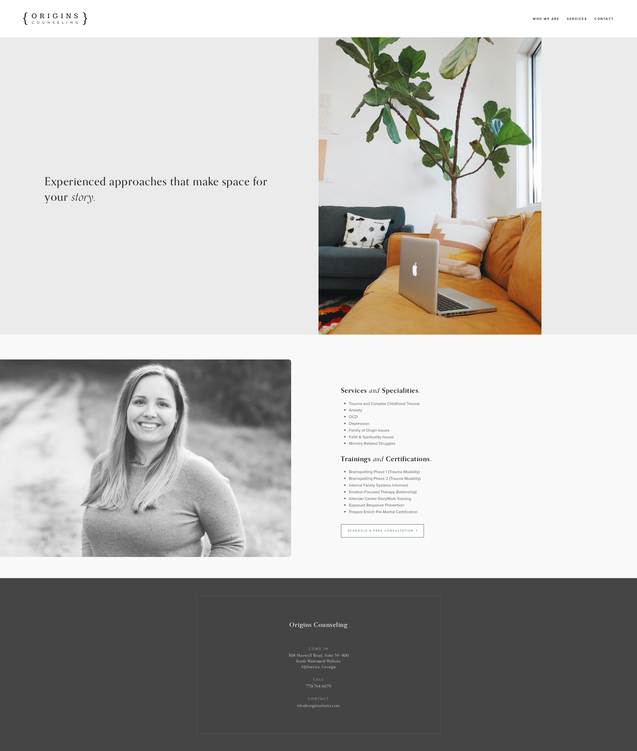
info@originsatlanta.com (318, 705)
